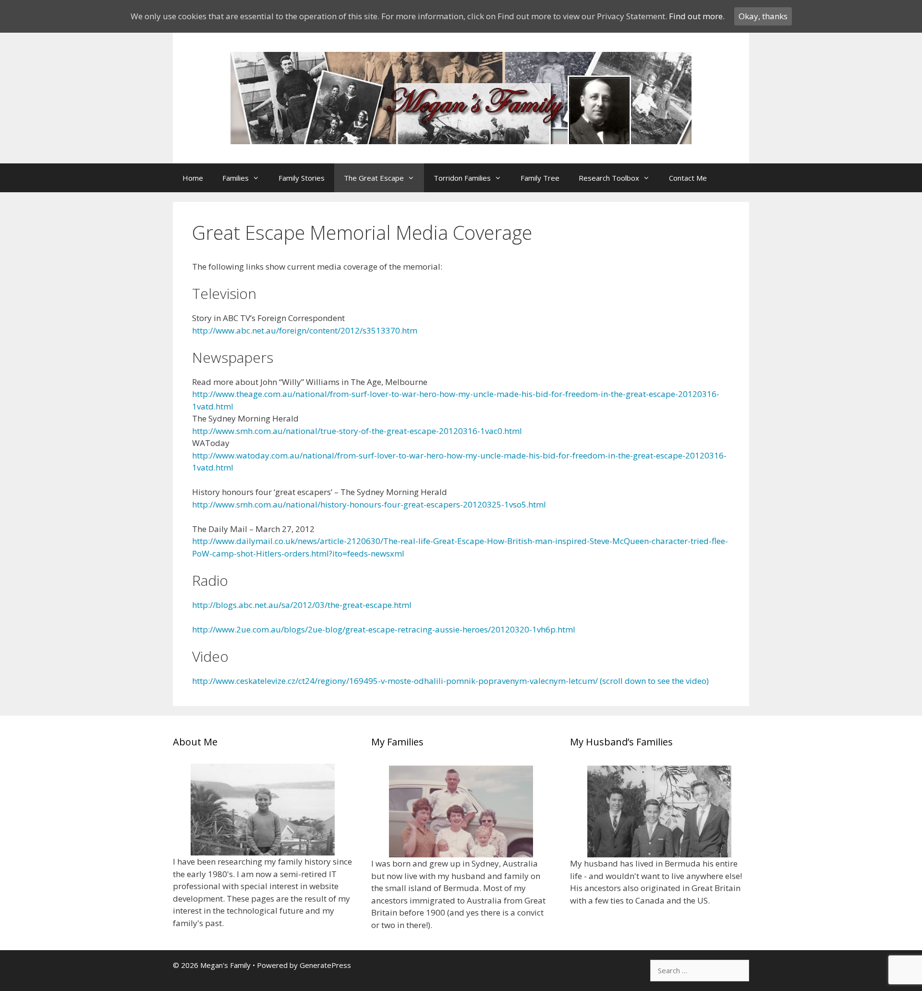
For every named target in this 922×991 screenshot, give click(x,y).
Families (235, 178)
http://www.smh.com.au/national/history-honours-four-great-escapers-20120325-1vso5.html (369, 504)
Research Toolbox (609, 178)
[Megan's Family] (461, 97)
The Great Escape (374, 178)
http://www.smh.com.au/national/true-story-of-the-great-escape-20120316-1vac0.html (357, 430)
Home (192, 178)
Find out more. (697, 16)
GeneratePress (325, 965)
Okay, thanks (763, 16)
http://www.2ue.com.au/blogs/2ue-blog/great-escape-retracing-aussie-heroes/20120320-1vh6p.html (383, 629)
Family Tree (540, 178)
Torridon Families (462, 178)
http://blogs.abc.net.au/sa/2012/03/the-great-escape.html (302, 604)
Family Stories (302, 178)
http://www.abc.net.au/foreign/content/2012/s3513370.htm (304, 330)
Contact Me (688, 178)
